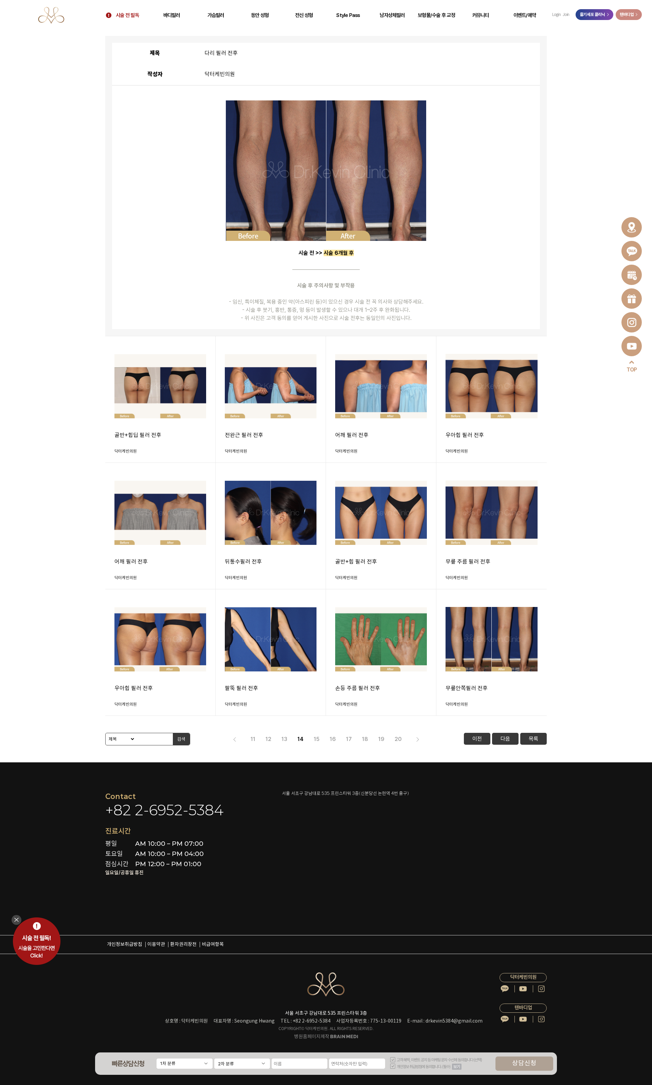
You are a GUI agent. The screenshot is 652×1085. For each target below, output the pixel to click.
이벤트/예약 (524, 15)
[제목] (120, 739)
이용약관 (156, 944)
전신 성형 (304, 15)
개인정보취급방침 (124, 944)
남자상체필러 (392, 15)
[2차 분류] (242, 1064)
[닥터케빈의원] (51, 15)
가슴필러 (215, 15)
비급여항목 (213, 944)
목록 (533, 739)
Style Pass (348, 15)
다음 (505, 739)
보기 (456, 1066)
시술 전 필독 (127, 15)
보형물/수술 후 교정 (436, 15)
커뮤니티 (480, 15)
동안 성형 (260, 15)
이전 (477, 739)
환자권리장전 (183, 944)
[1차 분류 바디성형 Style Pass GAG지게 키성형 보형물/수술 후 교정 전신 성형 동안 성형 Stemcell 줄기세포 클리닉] (184, 1064)
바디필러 (171, 15)
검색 (181, 739)
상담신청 (524, 1063)
